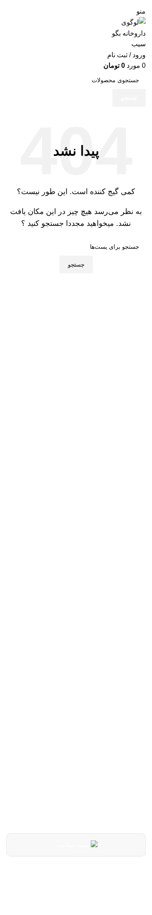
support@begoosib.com (85, 758)
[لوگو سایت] (127, 32)
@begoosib (107, 777)
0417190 (112, 735)
